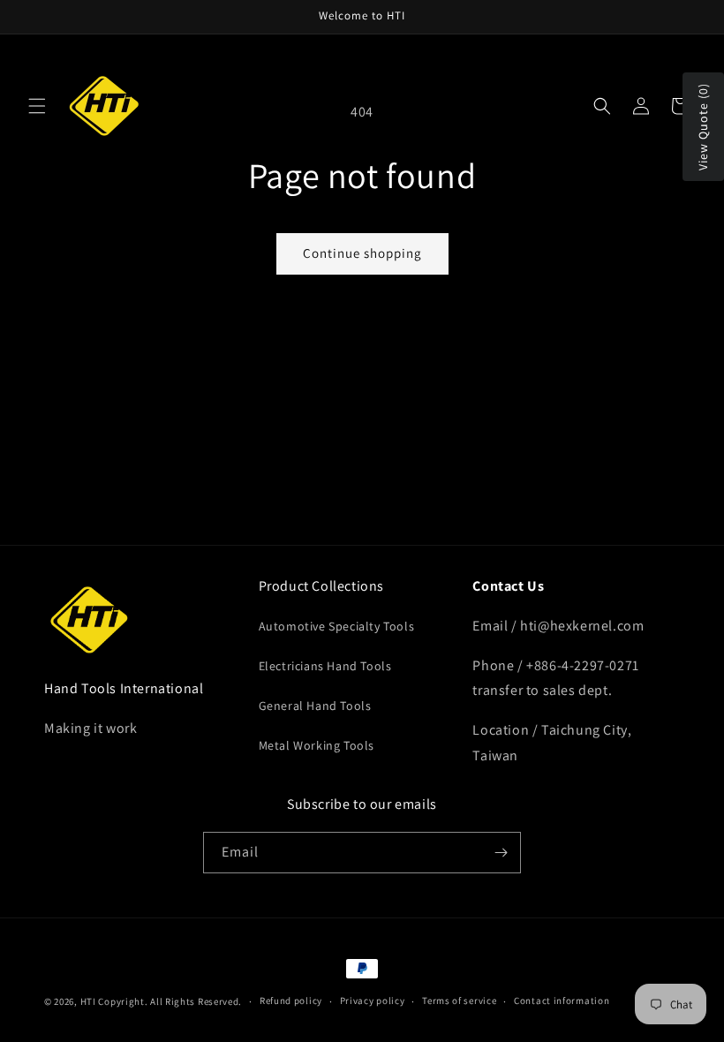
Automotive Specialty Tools (337, 626)
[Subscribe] (500, 852)
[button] (37, 106)
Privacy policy (372, 1000)
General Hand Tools (315, 706)
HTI (88, 1001)
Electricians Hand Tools (325, 666)
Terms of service (459, 1000)
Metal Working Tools (316, 745)
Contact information (561, 1000)
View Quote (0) (703, 126)
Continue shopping (362, 253)
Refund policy (291, 1000)
